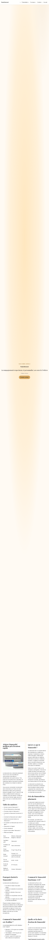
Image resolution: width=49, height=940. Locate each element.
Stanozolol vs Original (9, 826)
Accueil (45, 2)
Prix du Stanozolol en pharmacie (12, 809)
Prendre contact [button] (24, 377)
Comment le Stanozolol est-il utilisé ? (13, 817)
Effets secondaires (8, 832)
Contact (39, 2)
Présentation (25, 2)
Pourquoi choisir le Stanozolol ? (12, 811)
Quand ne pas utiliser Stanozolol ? (12, 830)
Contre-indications (8, 828)
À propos (32, 2)
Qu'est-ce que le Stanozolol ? (11, 807)
